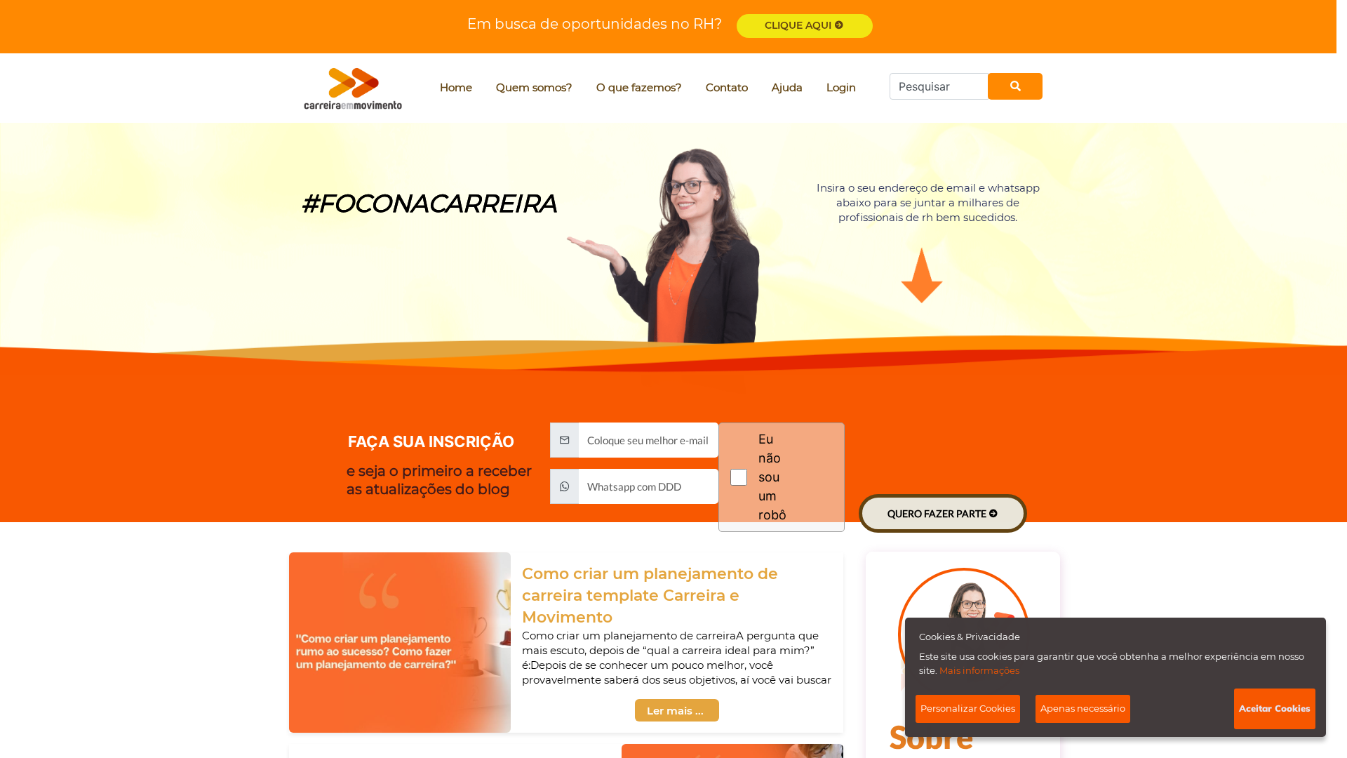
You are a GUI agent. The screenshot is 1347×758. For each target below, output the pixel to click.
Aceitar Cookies (1275, 708)
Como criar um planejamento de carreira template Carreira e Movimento (650, 595)
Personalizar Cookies (967, 708)
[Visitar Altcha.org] (815, 477)
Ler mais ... (675, 710)
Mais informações (979, 670)
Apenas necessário (1082, 708)
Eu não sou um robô (772, 477)
